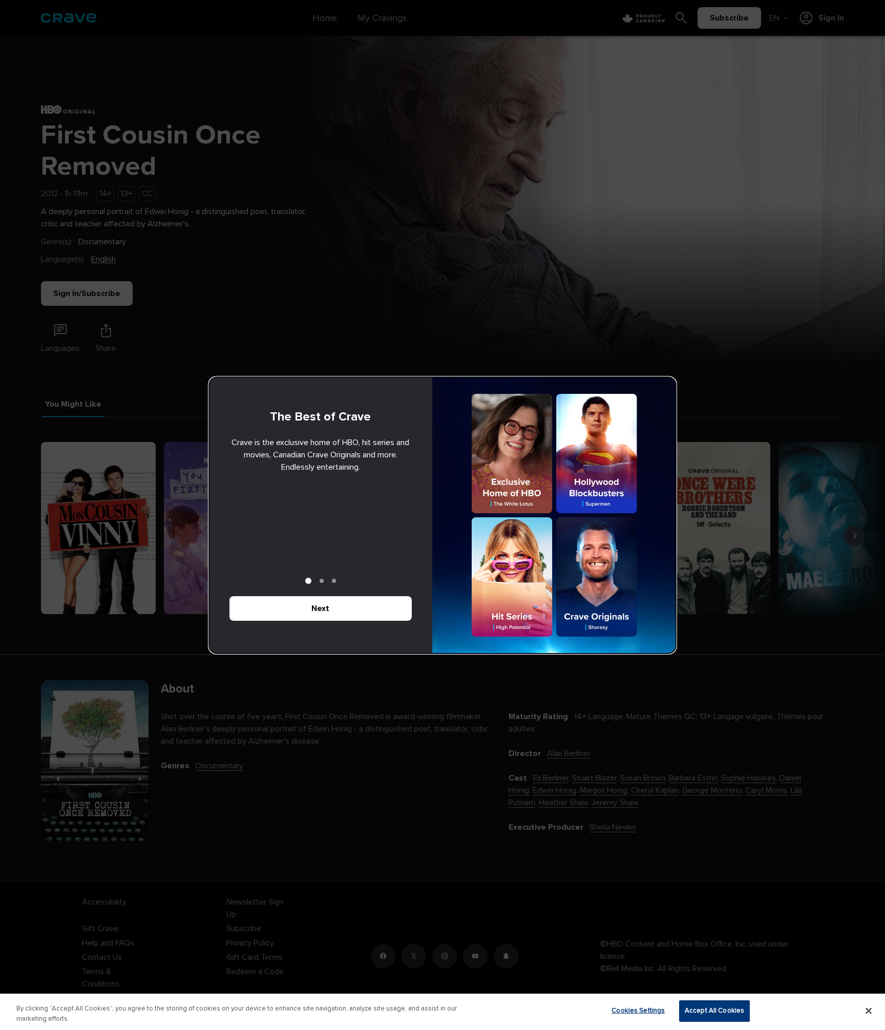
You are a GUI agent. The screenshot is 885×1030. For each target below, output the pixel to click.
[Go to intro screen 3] (334, 581)
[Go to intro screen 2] (322, 581)
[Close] (868, 1010)
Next (320, 608)
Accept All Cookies (714, 1010)
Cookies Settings (638, 1010)
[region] (442, 1012)
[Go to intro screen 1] (308, 581)
